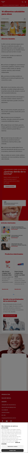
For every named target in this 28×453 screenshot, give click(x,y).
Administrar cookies (12, 446)
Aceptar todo (12, 450)
